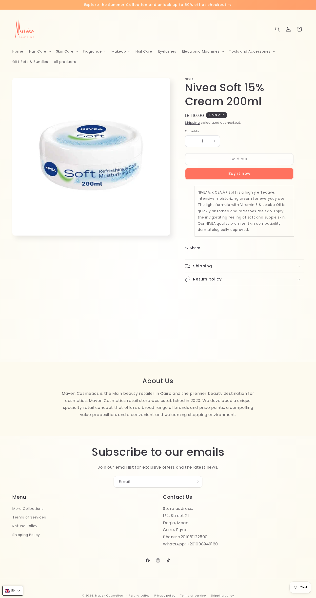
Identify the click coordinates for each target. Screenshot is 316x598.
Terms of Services (29, 517)
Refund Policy (25, 525)
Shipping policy (222, 595)
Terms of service (193, 595)
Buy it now (239, 173)
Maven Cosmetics (109, 596)
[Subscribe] (196, 482)
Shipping (192, 122)
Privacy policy (165, 595)
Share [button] (195, 247)
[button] (39, 51)
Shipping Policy (26, 534)
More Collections (28, 508)
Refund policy (139, 595)
